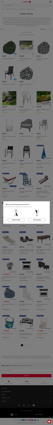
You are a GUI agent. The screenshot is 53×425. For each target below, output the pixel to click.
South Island (37, 220)
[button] (49, 421)
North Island (16, 220)
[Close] (48, 202)
